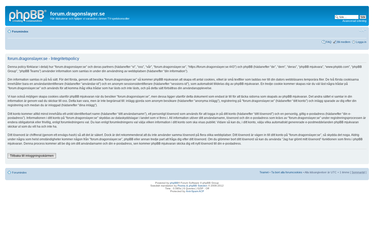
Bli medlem (343, 41)
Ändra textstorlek (362, 30)
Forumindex (20, 31)
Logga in (361, 41)
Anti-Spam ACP (195, 191)
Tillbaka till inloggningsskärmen (32, 156)
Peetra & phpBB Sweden (192, 185)
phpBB (174, 182)
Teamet (264, 172)
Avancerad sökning (354, 20)
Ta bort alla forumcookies (286, 172)
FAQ (329, 41)
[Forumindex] (28, 15)
